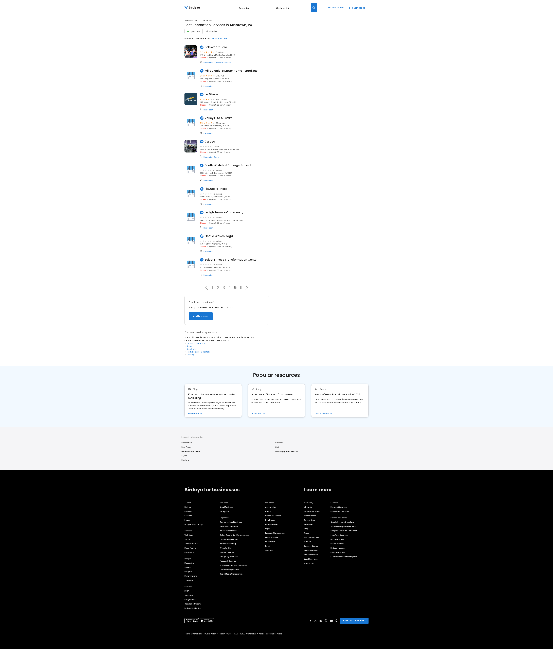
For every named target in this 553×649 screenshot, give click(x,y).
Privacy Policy (210, 634)
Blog (306, 528)
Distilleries (280, 442)
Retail (267, 546)
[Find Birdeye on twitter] (315, 621)
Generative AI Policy (255, 634)
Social (187, 539)
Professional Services (340, 511)
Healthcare (270, 520)
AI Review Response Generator (344, 526)
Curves (210, 141)
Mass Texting (190, 548)
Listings (187, 507)
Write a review (336, 7)
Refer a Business (338, 552)
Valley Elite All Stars (218, 118)
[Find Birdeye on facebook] (310, 621)
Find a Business (337, 539)
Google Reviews (227, 552)
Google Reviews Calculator (342, 522)
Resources (308, 524)
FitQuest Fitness (216, 189)
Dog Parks (192, 349)
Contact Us (309, 563)
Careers (307, 541)
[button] (206, 288)
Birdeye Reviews (311, 550)
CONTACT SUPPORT (354, 620)
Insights (188, 571)
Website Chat (226, 548)
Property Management (275, 533)
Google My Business (229, 556)
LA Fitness (212, 94)
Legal (267, 528)
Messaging (189, 563)
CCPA (242, 634)
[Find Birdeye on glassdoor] (336, 621)
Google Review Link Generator (344, 530)
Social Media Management (231, 574)
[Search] (314, 7)
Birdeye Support (338, 548)
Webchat (188, 535)
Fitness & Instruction (222, 62)
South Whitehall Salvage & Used (228, 165)
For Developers (337, 543)
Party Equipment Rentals (198, 351)
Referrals (188, 516)
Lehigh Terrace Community (224, 212)
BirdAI (186, 591)
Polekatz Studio (216, 47)
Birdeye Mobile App (192, 608)
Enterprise (224, 511)
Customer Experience (229, 569)
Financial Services (273, 516)
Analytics (188, 595)
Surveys (187, 567)
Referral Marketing (228, 543)
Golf (277, 447)
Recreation (208, 62)
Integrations (190, 599)
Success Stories (311, 546)
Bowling (190, 354)
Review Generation (228, 530)
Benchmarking (190, 576)
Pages (187, 520)
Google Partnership (193, 604)
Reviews (188, 511)
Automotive (270, 507)
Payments (189, 552)
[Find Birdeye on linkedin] (320, 621)
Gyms (216, 157)
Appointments (191, 543)
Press (306, 533)
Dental (268, 511)
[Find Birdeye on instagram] (326, 621)
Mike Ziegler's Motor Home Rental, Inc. (231, 71)
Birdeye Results (311, 554)
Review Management (229, 526)
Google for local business (231, 522)
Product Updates (311, 537)
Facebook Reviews (228, 561)
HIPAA (235, 634)
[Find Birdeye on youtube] (331, 621)
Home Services (271, 524)
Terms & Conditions (193, 634)
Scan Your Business (339, 535)
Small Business (226, 507)
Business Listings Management (234, 565)
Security (221, 634)
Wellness (269, 550)
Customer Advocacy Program (344, 556)
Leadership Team (312, 511)
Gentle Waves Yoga (219, 236)
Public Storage (271, 537)
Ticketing (188, 580)
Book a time (309, 520)
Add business (200, 316)
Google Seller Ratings (193, 524)
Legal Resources (311, 559)
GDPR (228, 634)
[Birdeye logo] (192, 8)
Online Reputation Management (234, 535)
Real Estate (270, 541)
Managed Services (339, 507)
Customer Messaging (229, 539)
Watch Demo (310, 516)
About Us (308, 507)
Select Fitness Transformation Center (231, 260)
